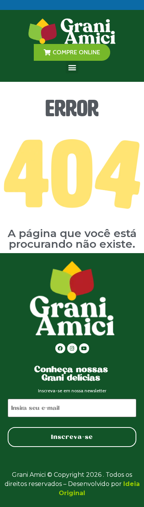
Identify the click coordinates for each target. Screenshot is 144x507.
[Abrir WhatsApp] (124, 487)
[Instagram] (72, 348)
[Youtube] (84, 348)
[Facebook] (60, 348)
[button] (72, 67)
